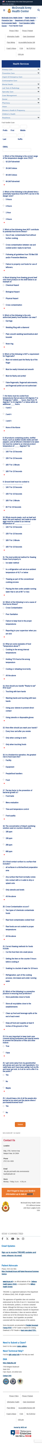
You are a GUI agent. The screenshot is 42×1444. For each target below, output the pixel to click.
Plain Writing (11, 42)
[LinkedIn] (18, 1239)
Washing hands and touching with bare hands (21, 699)
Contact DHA (7, 1376)
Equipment (10, 767)
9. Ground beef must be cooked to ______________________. (16, 483)
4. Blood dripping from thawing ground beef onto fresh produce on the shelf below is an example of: (20, 280)
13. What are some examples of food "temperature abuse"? (17, 645)
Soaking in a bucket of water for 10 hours (22, 968)
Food (8, 780)
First (12, 130)
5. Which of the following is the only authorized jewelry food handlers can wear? (20, 316)
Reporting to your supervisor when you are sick (21, 632)
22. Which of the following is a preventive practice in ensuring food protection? (19, 992)
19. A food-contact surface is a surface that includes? (19, 863)
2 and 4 (8, 414)
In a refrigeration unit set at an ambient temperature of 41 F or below (21, 571)
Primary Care (7, 69)
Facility (8, 760)
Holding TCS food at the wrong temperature (18, 661)
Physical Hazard (12, 298)
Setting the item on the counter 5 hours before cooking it (21, 960)
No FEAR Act (31, 48)
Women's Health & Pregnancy (13, 110)
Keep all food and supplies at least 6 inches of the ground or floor (20, 1024)
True (7, 1046)
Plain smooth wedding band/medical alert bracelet (22, 335)
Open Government (29, 36)
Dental (4, 99)
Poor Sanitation (12, 614)
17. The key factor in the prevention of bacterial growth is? (17, 791)
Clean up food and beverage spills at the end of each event (21, 1015)
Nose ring (9, 343)
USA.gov (21, 54)
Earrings (9, 321)
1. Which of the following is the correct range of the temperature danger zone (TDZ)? (20, 157)
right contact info (14, 1355)
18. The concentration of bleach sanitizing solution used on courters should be (19, 827)
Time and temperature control (17, 809)
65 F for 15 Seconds (13, 507)
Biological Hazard (12, 291)
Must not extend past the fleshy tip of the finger (22, 361)
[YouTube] (12, 1239)
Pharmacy (6, 103)
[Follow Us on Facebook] (2, 1239)
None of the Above (13, 427)
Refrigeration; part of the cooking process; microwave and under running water (21, 978)
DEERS (30, 1194)
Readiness (6, 118)
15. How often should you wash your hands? (20, 728)
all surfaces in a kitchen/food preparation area (22, 869)
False (8, 1052)
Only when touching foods (16, 744)
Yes (7, 1075)
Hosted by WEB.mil (20, 1427)
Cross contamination (14, 305)
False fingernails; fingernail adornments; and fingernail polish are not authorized (21, 384)
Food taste (10, 796)
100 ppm (9, 831)
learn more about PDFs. (28, 1330)
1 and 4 (8, 420)
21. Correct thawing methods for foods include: (18, 947)
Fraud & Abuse (11, 48)
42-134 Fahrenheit (13, 161)
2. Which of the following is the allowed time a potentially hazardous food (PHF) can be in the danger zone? (21, 194)
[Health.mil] (13, 1381)
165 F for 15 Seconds (14, 471)
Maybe (8, 1088)
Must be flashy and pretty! (16, 376)
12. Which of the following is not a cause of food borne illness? (19, 603)
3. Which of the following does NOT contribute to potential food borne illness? (21, 231)
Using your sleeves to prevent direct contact (20, 709)
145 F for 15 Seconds (14, 451)
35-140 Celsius (11, 168)
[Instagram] (23, 1239)
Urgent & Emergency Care (12, 77)
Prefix (5, 130)
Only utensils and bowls (15, 889)
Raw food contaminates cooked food (20, 920)
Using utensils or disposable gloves (20, 717)
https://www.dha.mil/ (9, 1363)
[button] (9, 4)
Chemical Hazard (12, 285)
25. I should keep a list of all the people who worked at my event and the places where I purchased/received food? (20, 1100)
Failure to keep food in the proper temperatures (19, 622)
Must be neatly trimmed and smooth (20, 369)
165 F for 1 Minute (13, 464)
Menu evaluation (12, 802)
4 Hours (9, 206)
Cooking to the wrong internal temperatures (17, 651)
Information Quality (13, 36)
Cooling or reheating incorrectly (18, 669)
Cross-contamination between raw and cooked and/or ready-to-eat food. (21, 246)
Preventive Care (8, 73)
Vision (4, 106)
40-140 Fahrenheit (13, 181)
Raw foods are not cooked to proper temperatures (20, 928)
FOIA (21, 48)
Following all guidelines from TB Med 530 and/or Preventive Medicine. (22, 256)
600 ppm (9, 851)
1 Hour (8, 212)
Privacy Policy (14, 31)
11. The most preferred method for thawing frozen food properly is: (19, 558)
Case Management (9, 95)
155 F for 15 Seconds (14, 458)
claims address (22, 1346)
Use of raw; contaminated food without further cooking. (21, 236)
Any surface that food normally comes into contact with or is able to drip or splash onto (21, 880)
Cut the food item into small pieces (19, 952)
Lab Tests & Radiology (10, 88)
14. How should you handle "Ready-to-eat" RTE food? (19, 687)
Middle (22, 130)
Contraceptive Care (9, 80)
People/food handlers (14, 773)
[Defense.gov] (6, 1381)
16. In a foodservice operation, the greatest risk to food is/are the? (19, 756)
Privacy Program (27, 31)
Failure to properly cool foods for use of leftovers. (21, 266)
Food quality (10, 815)
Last (4, 139)
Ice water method (12, 562)
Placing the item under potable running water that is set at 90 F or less (21, 590)
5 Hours (9, 199)
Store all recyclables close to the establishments (18, 1005)
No (7, 1081)
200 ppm (9, 844)
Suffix (20, 139)
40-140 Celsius (11, 175)
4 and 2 (8, 407)
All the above (11, 675)
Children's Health (8, 114)
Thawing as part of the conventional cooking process (20, 580)
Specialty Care (7, 92)
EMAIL (5, 147)
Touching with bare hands (16, 691)
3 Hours (9, 219)
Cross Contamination (14, 607)
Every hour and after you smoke (18, 731)
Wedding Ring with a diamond (17, 327)
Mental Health (7, 84)
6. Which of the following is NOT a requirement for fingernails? (21, 355)
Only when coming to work (16, 737)
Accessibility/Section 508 (26, 42)
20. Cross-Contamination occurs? (16, 907)
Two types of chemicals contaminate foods (20, 912)
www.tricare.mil (8, 1281)
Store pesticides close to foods (18, 997)
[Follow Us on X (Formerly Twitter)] (7, 1239)
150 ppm (9, 838)
